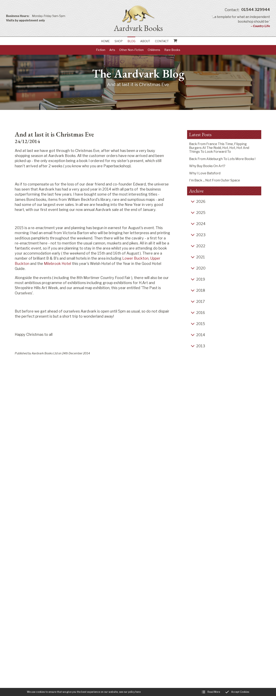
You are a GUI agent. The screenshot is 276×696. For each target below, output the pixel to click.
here (138, 691)
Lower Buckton (135, 258)
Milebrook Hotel (57, 263)
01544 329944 (247, 10)
